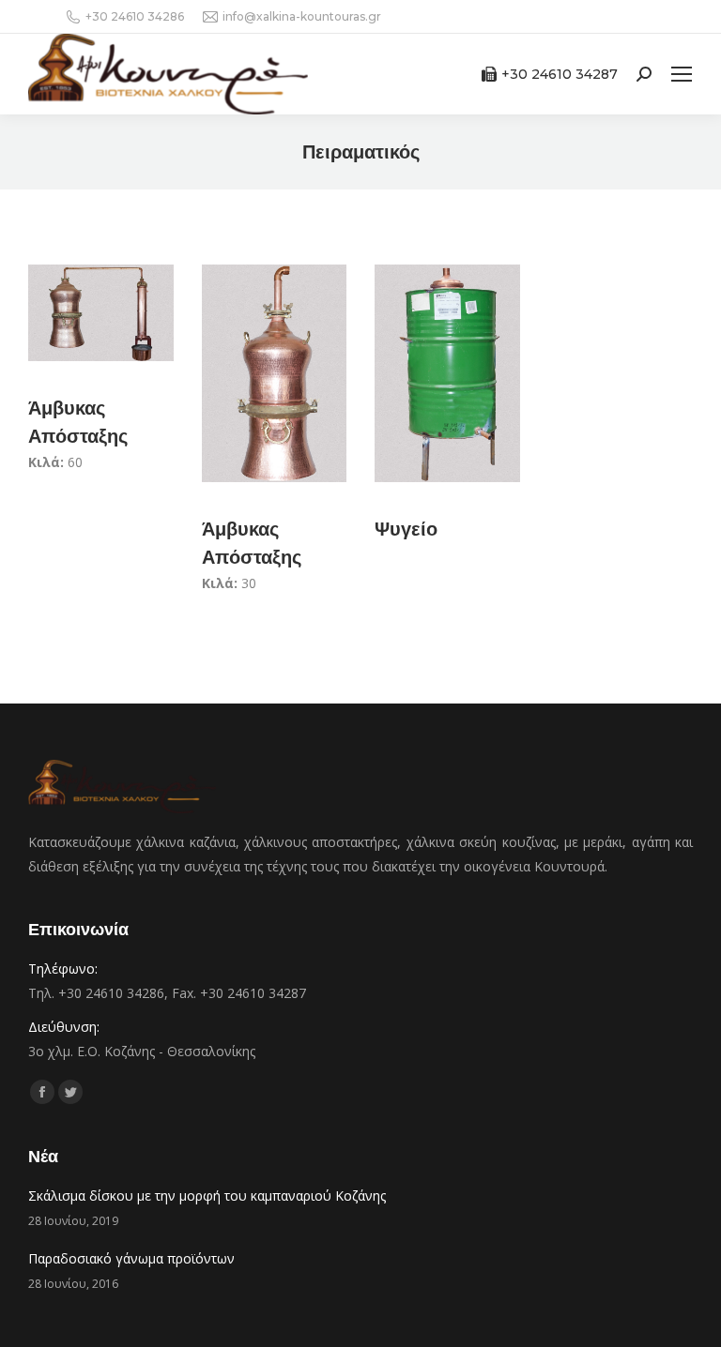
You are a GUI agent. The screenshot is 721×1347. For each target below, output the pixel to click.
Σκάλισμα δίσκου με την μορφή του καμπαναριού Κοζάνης (207, 1195)
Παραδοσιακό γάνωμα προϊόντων (131, 1258)
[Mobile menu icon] (681, 74)
